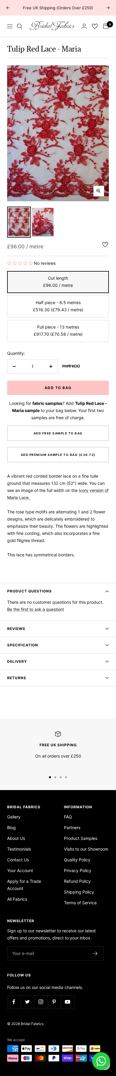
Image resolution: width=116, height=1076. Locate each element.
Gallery (14, 816)
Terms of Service (80, 902)
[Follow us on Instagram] (40, 1002)
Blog (11, 827)
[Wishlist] (94, 26)
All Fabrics (17, 899)
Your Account (20, 870)
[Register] (95, 953)
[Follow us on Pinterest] (54, 1002)
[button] (20, 263)
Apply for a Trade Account (24, 885)
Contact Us (18, 859)
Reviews (16, 628)
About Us (16, 838)
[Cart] (106, 26)
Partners (72, 827)
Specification (22, 645)
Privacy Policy (77, 870)
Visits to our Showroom (86, 848)
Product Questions (29, 591)
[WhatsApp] (101, 1061)
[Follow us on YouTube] (67, 1002)
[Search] (19, 26)
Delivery (17, 661)
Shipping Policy (79, 891)
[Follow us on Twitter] (27, 1002)
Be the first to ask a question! (35, 609)
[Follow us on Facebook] (14, 1002)
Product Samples (80, 838)
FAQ (68, 816)
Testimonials (19, 848)
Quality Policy (77, 859)
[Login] (84, 26)
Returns (16, 678)
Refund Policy (77, 881)
